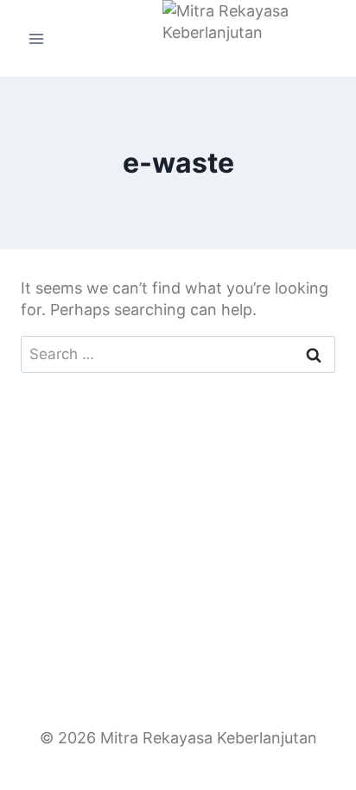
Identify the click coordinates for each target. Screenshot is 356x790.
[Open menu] (37, 38)
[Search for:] (178, 353)
